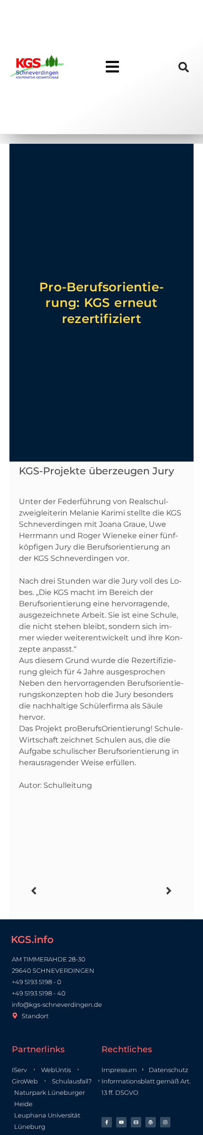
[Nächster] (138, 891)
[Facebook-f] (107, 1122)
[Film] (136, 1122)
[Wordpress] (150, 1122)
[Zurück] (65, 891)
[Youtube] (121, 1122)
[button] (184, 67)
